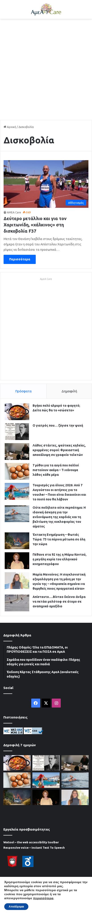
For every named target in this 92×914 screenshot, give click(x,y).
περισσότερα (43, 898)
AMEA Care (14, 212)
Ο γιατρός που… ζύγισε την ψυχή (58, 425)
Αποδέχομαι (16, 906)
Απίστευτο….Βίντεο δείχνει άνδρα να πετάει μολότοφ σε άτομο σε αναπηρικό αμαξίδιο (59, 601)
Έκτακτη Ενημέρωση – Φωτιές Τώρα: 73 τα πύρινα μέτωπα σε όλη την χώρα (59, 539)
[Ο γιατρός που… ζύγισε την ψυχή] (17, 431)
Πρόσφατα (23, 391)
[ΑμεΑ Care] (46, 9)
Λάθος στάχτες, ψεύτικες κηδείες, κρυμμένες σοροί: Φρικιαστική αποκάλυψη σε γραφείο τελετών (59, 450)
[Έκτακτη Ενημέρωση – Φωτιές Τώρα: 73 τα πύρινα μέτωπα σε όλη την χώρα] (17, 540)
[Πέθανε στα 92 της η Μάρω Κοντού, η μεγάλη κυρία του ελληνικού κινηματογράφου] (17, 560)
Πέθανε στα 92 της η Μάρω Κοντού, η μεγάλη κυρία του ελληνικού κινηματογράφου (59, 559)
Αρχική (11, 126)
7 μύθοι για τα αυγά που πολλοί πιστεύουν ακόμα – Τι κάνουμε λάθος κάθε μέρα (56, 469)
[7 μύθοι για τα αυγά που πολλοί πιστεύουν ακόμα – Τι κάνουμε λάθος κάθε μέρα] (17, 471)
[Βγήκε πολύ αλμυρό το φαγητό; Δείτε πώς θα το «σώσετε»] (17, 411)
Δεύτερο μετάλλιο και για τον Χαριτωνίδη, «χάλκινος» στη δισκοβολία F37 (35, 225)
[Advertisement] (46, 69)
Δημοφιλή (69, 391)
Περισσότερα (19, 259)
